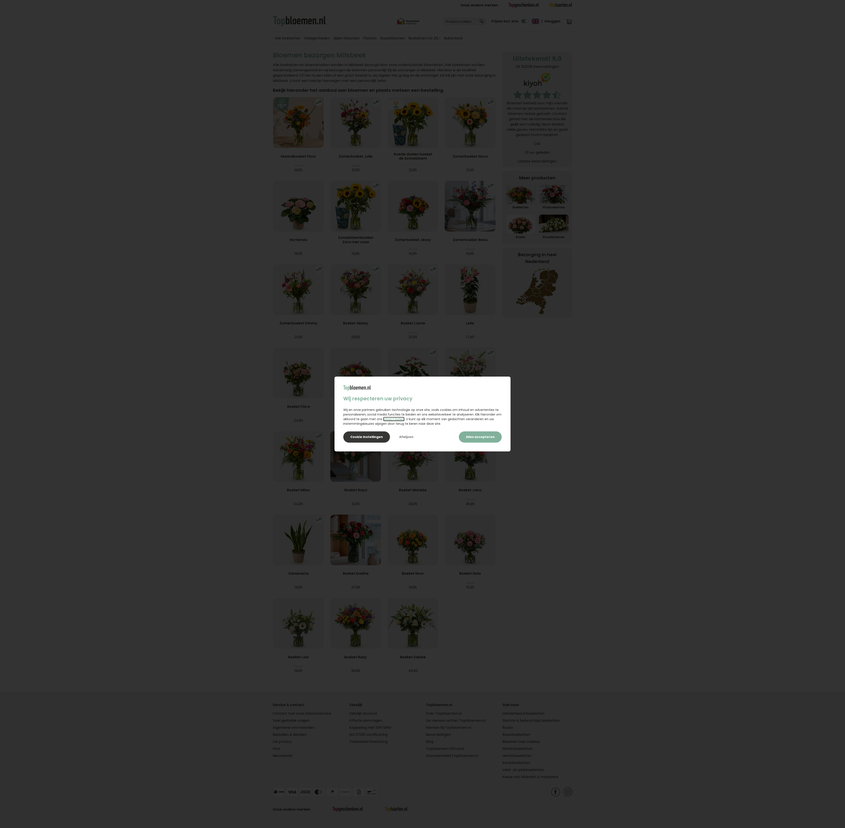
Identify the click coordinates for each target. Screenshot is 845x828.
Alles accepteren (480, 437)
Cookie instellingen (366, 437)
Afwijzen (406, 437)
